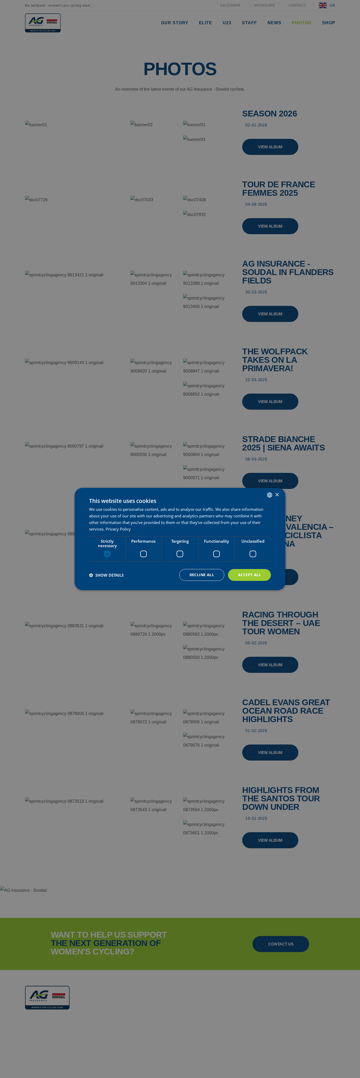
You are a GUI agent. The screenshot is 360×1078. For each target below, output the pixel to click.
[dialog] (180, 539)
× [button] (277, 495)
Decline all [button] (201, 574)
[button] (106, 575)
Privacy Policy (118, 529)
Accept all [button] (249, 574)
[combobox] (269, 495)
